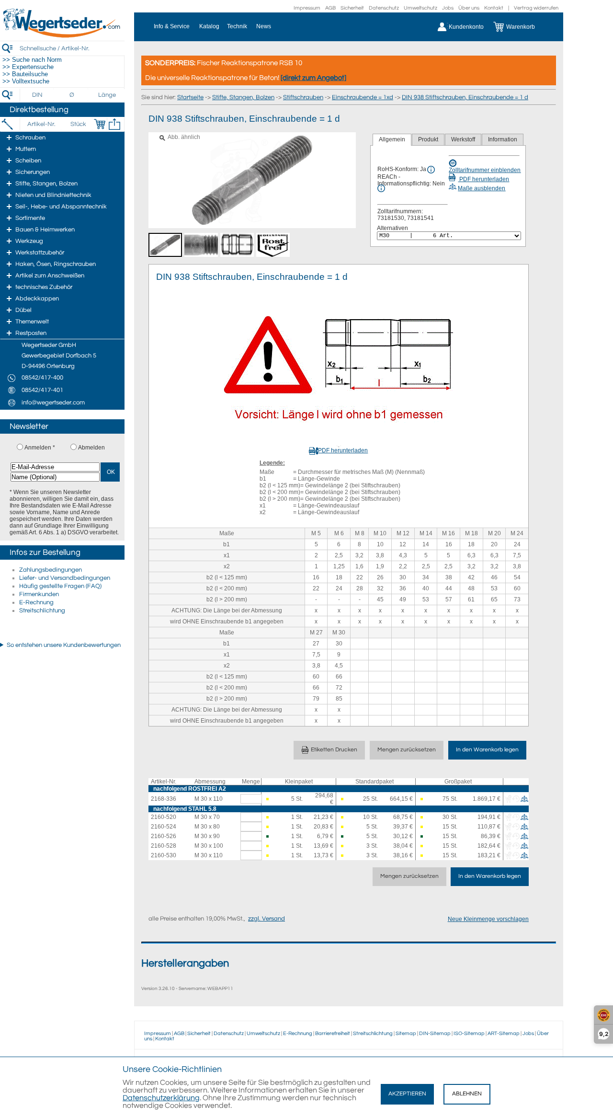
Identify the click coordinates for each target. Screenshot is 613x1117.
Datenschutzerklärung (161, 1098)
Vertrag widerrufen (536, 8)
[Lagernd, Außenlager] (268, 836)
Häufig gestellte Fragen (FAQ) (60, 586)
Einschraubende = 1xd (362, 97)
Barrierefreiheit (332, 1033)
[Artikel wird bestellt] (268, 799)
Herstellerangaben (185, 963)
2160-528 (163, 845)
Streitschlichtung (42, 610)
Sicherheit (352, 8)
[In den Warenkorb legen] (99, 124)
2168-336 (163, 798)
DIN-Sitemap (435, 1033)
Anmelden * (39, 447)
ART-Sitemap (504, 1033)
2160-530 (163, 855)
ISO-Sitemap (469, 1033)
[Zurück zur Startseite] (62, 36)
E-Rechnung (36, 602)
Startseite (190, 97)
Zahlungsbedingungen (50, 569)
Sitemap (406, 1033)
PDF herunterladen (483, 179)
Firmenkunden (39, 594)
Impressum (307, 8)
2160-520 (163, 817)
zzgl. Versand (266, 918)
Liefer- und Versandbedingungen (64, 578)
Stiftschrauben (303, 97)
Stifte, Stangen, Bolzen (243, 97)
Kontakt (493, 8)
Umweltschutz (420, 8)
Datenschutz (384, 8)
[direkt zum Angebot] (313, 77)
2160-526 (163, 836)
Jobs (448, 8)
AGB (330, 8)
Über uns (468, 8)
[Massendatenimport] (114, 124)
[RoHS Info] (431, 169)
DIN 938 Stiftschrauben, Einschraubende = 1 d (465, 97)
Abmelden (91, 447)
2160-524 (163, 826)
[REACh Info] (381, 188)
